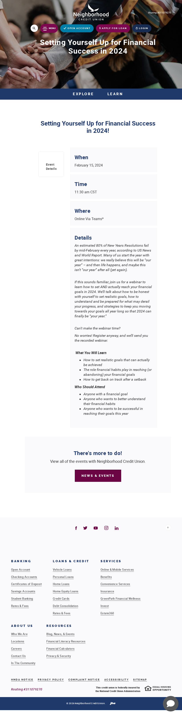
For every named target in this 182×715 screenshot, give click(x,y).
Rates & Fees (20, 606)
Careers (16, 649)
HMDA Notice (22, 679)
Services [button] (111, 561)
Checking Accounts (24, 577)
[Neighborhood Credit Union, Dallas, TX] (91, 12)
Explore (83, 94)
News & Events (98, 476)
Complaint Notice (84, 679)
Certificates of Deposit (26, 584)
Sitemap (140, 679)
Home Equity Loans (66, 591)
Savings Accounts (23, 591)
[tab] (51, 166)
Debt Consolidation (65, 606)
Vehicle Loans (62, 570)
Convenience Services (115, 584)
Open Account (20, 570)
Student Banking (22, 599)
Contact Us (18, 656)
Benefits (106, 577)
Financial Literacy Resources (65, 641)
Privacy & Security (58, 656)
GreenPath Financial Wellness (121, 599)
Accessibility (116, 679)
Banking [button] (21, 561)
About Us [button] (22, 626)
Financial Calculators (60, 649)
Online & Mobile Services (117, 570)
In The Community (23, 663)
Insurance (107, 591)
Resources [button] (59, 626)
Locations (17, 641)
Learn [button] (115, 94)
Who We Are (19, 634)
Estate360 (107, 613)
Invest (105, 606)
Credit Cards (61, 599)
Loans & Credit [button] (71, 561)
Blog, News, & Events (60, 634)
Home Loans (61, 584)
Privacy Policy (51, 679)
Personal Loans (63, 577)
